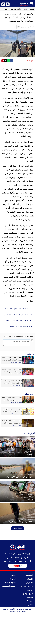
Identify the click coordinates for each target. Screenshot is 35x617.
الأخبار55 (31, 9)
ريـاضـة (30, 597)
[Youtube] (17, 566)
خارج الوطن (28, 593)
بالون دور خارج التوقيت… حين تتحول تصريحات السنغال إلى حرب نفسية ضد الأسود (11, 411)
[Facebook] (20, 566)
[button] (11, 60)
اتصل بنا (13, 579)
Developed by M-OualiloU (17, 611)
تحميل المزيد (18, 528)
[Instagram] (14, 566)
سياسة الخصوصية (9, 586)
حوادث (30, 590)
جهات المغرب (8, 9)
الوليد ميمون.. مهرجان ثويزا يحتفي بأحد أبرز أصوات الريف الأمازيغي (11, 359)
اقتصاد (24, 9)
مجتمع (30, 604)
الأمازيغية (17, 9)
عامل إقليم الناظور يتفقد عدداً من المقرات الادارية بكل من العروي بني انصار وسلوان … (11, 383)
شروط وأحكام (10, 582)
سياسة (30, 601)
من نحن (13, 575)
